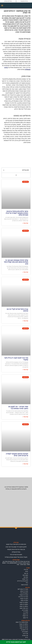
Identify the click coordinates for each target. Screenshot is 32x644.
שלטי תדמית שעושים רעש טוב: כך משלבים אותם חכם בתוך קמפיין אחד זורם (16, 262)
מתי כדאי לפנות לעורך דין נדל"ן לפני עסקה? (16, 359)
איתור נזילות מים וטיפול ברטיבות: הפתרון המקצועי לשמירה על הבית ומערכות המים (17, 213)
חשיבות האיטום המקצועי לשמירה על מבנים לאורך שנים (17, 455)
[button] (2, 5)
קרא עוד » (25, 223)
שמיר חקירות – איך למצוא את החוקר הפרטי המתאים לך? (18, 407)
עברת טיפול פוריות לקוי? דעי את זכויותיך (17, 310)
